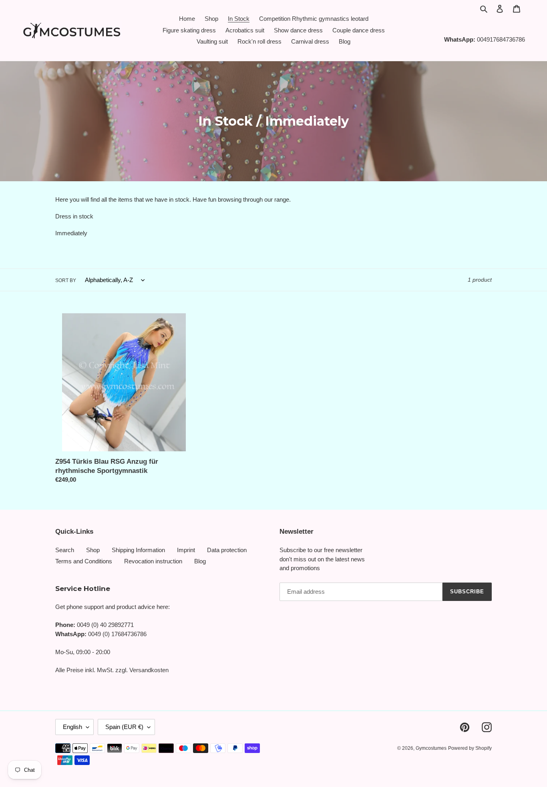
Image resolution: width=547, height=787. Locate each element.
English (72, 726)
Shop (93, 550)
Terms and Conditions (83, 561)
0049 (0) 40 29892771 (105, 624)
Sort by (65, 280)
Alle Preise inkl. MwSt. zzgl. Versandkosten (112, 670)
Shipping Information (138, 550)
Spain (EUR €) (124, 726)
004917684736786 (501, 39)
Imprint (186, 550)
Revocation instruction (153, 561)
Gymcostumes (431, 748)
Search (64, 550)
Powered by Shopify (470, 748)
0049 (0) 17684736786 (117, 634)
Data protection (227, 550)
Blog (200, 561)
